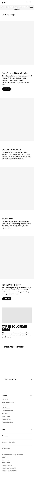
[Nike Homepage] (4, 2)
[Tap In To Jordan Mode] (17, 322)
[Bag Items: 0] (30, 2)
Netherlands (7, 448)
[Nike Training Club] (17, 365)
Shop (18, 9)
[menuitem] (5, 457)
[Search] (26, 2)
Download (6, 89)
